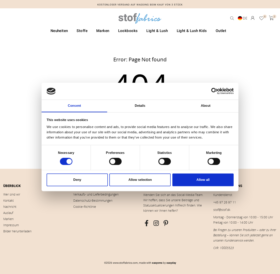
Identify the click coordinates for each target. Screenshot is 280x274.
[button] (253, 18)
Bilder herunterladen (17, 231)
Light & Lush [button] (157, 31)
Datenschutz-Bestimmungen (92, 200)
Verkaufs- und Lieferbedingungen (96, 194)
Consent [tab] (74, 105)
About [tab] (205, 105)
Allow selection (140, 179)
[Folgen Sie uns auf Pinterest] (165, 223)
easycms (157, 263)
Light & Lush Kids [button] (192, 31)
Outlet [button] (221, 31)
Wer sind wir (11, 194)
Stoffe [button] (82, 31)
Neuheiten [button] (59, 31)
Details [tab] (140, 105)
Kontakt (8, 200)
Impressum (11, 225)
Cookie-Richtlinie (84, 207)
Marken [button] (102, 31)
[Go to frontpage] (140, 19)
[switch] (115, 161)
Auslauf (8, 213)
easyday (171, 263)
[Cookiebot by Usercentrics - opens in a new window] (214, 91)
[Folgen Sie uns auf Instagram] (156, 223)
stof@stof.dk (221, 210)
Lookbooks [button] (128, 31)
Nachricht (9, 207)
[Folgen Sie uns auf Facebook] (146, 223)
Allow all (203, 179)
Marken (8, 219)
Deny (77, 179)
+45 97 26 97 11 (224, 202)
